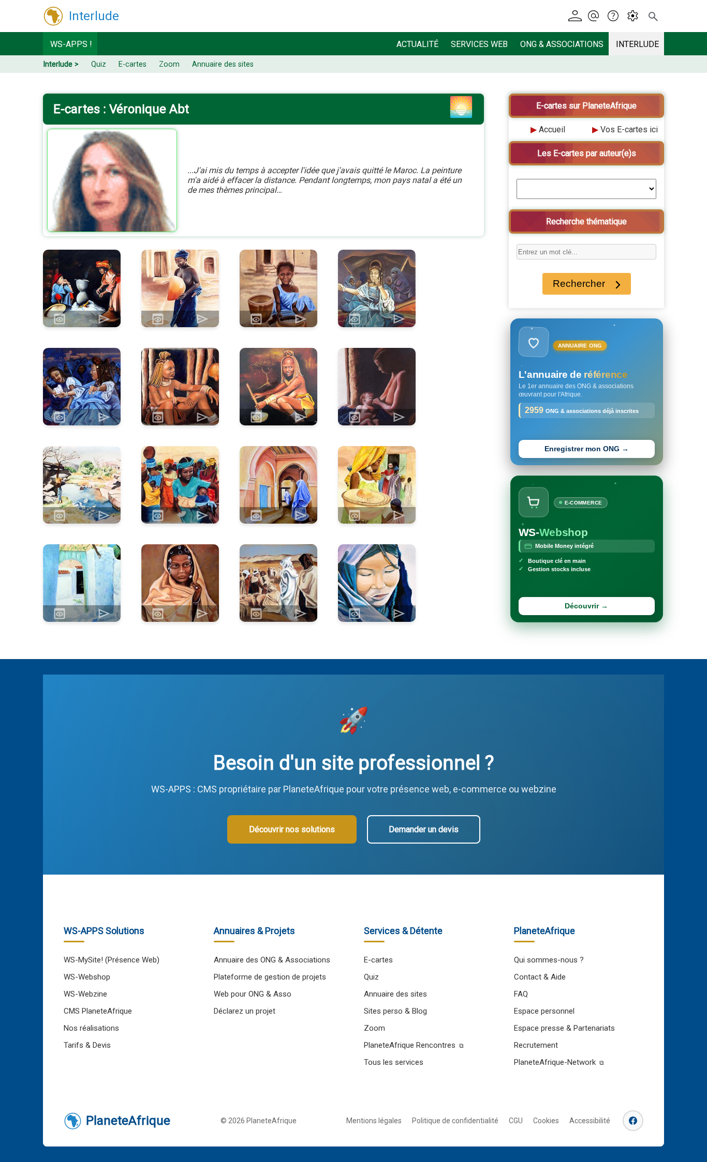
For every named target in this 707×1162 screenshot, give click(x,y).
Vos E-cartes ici (629, 129)
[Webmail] (596, 16)
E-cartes (132, 64)
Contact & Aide (540, 977)
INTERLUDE (637, 44)
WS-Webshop (87, 977)
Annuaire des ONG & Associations (272, 960)
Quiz (98, 64)
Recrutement (536, 1045)
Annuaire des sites (223, 64)
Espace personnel (544, 1011)
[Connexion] (576, 16)
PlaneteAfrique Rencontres (409, 1045)
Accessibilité (589, 1121)
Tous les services (393, 1062)
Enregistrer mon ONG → (586, 449)
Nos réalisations (91, 1028)
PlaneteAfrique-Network (555, 1062)
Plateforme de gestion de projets (270, 977)
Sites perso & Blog (395, 1011)
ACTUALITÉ (417, 44)
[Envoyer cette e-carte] (104, 319)
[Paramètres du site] (635, 16)
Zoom (169, 64)
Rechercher (579, 283)
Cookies (546, 1121)
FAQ (521, 994)
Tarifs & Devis (87, 1045)
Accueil (552, 129)
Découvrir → (586, 606)
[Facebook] (633, 1120)
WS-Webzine (85, 994)
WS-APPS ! (71, 44)
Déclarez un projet (244, 1011)
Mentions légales (374, 1121)
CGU (516, 1121)
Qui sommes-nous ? (549, 960)
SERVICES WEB (479, 44)
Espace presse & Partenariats (564, 1028)
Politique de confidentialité (455, 1121)
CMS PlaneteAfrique (98, 1011)
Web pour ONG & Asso (252, 994)
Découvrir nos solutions (292, 829)
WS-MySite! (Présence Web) (111, 960)
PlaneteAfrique (128, 1120)
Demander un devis (424, 829)
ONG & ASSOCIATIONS (561, 44)
